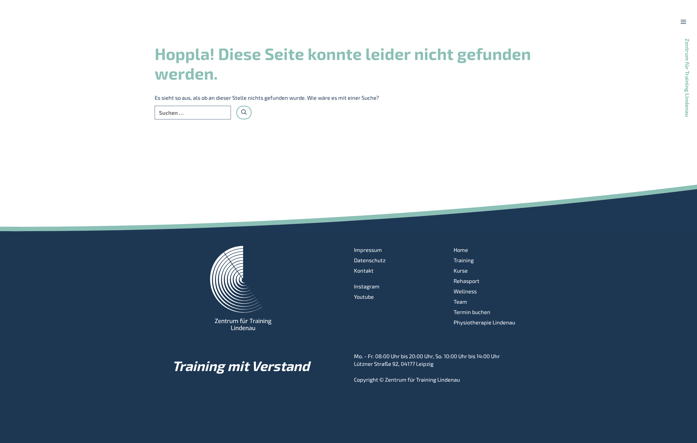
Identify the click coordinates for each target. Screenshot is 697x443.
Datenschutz (370, 260)
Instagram (367, 286)
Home (461, 249)
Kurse (461, 270)
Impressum (368, 249)
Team (460, 301)
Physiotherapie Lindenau (484, 322)
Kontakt (364, 270)
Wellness (465, 291)
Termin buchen (472, 312)
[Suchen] (244, 112)
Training (464, 260)
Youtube (364, 296)
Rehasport (466, 281)
